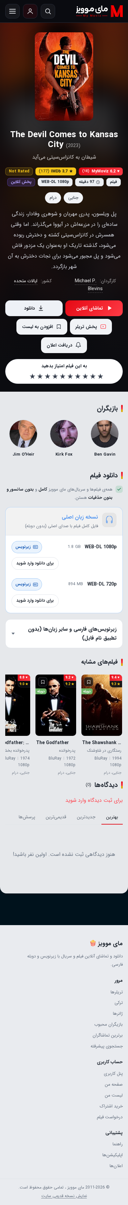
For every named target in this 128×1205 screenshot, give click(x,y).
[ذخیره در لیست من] (88, 681)
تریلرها (117, 992)
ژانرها (118, 1013)
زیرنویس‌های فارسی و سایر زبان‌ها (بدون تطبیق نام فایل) (72, 633)
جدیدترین (86, 817)
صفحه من (114, 1084)
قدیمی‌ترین (56, 817)
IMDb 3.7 (56, 171)
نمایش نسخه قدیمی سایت (64, 1196)
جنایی (73, 197)
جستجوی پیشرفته (107, 1046)
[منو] (12, 11)
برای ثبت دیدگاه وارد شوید (94, 800)
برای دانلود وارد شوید (35, 563)
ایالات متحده (25, 281)
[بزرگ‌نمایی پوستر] (64, 76)
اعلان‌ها (116, 1165)
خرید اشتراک (111, 1106)
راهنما (118, 1144)
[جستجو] (48, 11)
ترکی (119, 1002)
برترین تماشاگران (108, 1035)
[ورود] (30, 11)
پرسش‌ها (27, 817)
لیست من (114, 1095)
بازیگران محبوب (108, 1024)
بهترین (112, 817)
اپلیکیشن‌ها (112, 1155)
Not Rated (19, 171)
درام (53, 197)
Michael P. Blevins (89, 284)
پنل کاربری (113, 1073)
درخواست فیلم (110, 1117)
